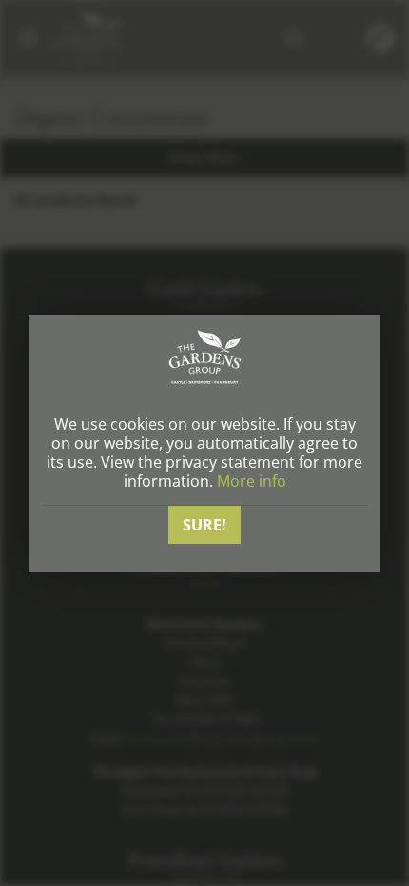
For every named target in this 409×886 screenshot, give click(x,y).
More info (251, 481)
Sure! (204, 524)
